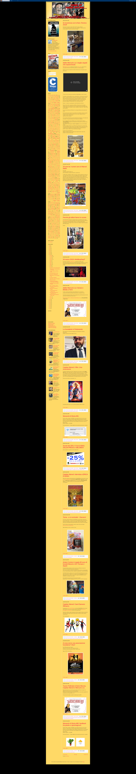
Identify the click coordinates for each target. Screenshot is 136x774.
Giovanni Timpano (54, 157)
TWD (55, 230)
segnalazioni (50, 220)
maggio (51, 264)
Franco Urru (56, 148)
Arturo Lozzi (49, 106)
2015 (49, 303)
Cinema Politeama (74, 512)
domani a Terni (79, 66)
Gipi (59, 157)
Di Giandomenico (53, 131)
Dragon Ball (49, 134)
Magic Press (56, 178)
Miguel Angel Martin (51, 188)
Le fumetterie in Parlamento (73, 329)
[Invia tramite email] (81, 56)
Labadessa (55, 172)
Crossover (57, 125)
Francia (53, 148)
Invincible (51, 166)
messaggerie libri (75, 469)
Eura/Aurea (57, 142)
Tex (55, 228)
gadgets (58, 154)
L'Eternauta (52, 172)
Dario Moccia (76, 717)
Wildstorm (49, 236)
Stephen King (54, 225)
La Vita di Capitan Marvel (67, 479)
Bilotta (68, 324)
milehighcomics (57, 188)
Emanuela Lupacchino (51, 141)
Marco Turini (57, 183)
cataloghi (53, 117)
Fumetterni (58, 150)
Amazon (57, 100)
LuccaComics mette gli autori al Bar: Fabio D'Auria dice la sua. (56, 353)
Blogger (83, 761)
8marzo (67, 638)
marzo (50, 266)
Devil (73, 211)
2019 (49, 254)
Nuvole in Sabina (58, 197)
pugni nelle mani (52, 209)
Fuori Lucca (53, 154)
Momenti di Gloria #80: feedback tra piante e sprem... (54, 295)
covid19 (49, 125)
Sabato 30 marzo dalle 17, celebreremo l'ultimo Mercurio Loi (71, 297)
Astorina (56, 106)
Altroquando (53, 100)
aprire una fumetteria (57, 104)
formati (49, 148)
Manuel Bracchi (53, 183)
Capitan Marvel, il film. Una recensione (55, 278)
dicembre (51, 255)
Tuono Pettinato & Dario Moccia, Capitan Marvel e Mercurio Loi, (74, 687)
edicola (58, 135)
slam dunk (49, 222)
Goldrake (58, 161)
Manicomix (49, 182)
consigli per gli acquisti (57, 122)
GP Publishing (50, 162)
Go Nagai (50, 161)
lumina (50, 178)
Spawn (52, 222)
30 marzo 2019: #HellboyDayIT (74, 259)
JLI (50, 168)
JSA (51, 169)
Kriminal (49, 172)
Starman (49, 224)
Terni (57, 227)
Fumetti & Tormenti (53, 153)
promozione (78, 254)
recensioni (76, 411)
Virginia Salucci (51, 234)
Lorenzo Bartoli (57, 175)
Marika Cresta (49, 184)
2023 (49, 249)
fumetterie (72, 254)
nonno (54, 197)
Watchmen (57, 235)
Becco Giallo (54, 109)
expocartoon (49, 143)
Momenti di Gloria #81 (71, 416)
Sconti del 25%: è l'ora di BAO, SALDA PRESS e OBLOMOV (74, 446)
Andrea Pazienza (57, 101)
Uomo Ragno (50, 231)
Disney (56, 132)
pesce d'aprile (56, 203)
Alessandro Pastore (50, 98)
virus (54, 234)
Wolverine (57, 236)
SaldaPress (81, 469)
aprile (50, 265)
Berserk (49, 111)
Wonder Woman (50, 237)
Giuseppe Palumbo (57, 160)
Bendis (52, 110)
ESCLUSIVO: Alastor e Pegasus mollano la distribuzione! (56, 367)
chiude (66, 66)
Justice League (54, 169)
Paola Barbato (70, 557)
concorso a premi (50, 122)
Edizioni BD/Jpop (57, 138)
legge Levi (75, 254)
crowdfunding (50, 126)
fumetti (80, 638)
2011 (49, 308)
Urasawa (54, 231)
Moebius (54, 190)
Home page (75, 754)
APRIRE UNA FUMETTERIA (52, 327)
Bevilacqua (52, 111)
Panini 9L (50, 200)
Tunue (83, 469)
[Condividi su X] (83, 56)
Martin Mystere (51, 185)
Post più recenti (65, 754)
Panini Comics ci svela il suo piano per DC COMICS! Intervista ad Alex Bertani (56, 360)
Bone (54, 113)
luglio (50, 261)
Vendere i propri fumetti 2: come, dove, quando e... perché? (56, 339)
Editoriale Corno (55, 137)
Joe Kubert (56, 168)
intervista (77, 512)
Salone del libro (52, 218)
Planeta (56, 205)
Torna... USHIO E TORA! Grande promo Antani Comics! (56, 395)
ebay (50, 135)
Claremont (77, 638)
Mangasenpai (56, 181)
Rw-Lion (58, 215)
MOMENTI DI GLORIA (51, 323)
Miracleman (49, 189)
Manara (53, 180)
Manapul (49, 180)
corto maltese (53, 124)
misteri (50, 190)
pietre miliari (55, 204)
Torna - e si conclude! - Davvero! (74, 517)
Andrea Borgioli (52, 101)
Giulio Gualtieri (51, 158)
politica (76, 362)
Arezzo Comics (52, 105)
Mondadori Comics (54, 191)
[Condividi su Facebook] (84, 56)
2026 (49, 245)
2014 (49, 304)
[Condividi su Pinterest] (85, 56)
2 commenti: (75, 679)
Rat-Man (57, 210)
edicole (49, 136)
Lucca (53, 177)
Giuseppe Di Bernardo (57, 159)
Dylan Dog (58, 134)
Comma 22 (57, 121)
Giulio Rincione (57, 158)
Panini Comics (80, 211)
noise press (51, 197)
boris (52, 114)
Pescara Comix (51, 203)
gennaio (51, 298)
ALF (66, 362)
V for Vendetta (51, 232)
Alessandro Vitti (55, 98)
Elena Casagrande (56, 140)
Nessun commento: (76, 56)
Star (48, 223)
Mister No (58, 189)
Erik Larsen (49, 142)
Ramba (53, 210)
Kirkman (53, 171)
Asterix (53, 106)
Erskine (53, 142)
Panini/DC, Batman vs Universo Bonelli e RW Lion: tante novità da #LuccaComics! (56, 375)
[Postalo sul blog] (82, 56)
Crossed (54, 125)
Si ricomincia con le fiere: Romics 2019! (55, 267)
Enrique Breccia (57, 141)
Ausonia (50, 107)
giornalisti (49, 157)
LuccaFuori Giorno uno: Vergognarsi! (56, 388)
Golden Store (54, 161)
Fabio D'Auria (53, 143)
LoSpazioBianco (50, 176)
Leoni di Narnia (50, 174)
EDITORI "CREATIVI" (51, 324)
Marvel (77, 211)
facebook (59, 143)
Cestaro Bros (52, 118)
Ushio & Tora (58, 231)
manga (57, 180)
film (70, 411)
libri (57, 174)
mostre (58, 192)
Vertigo (59, 233)
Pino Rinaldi (83, 211)
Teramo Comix (54, 226)
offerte (66, 599)
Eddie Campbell (54, 135)
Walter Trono (52, 235)
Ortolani (57, 198)
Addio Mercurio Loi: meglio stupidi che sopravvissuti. (75, 63)
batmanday (49, 109)
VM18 (57, 234)
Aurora (59, 106)
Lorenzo (52, 175)
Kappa (49, 170)
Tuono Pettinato (71, 718)
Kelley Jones (57, 170)
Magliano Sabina (54, 179)
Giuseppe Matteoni (51, 160)
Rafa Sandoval (57, 209)
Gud (58, 162)
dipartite (69, 161)
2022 (49, 250)
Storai (58, 225)
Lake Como (58, 172)
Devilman (49, 131)
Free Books (52, 149)
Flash (50, 147)
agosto (51, 260)
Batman (57, 108)
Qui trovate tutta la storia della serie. (68, 525)
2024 (49, 248)
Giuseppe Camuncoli (50, 159)
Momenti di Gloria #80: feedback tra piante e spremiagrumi (74, 724)
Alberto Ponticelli (55, 97)
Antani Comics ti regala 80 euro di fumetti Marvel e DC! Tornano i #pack (75, 564)
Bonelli (67, 161)
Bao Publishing (68, 469)
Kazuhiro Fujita (53, 170)
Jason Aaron (56, 167)
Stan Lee (58, 222)
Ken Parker (49, 171)
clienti (56, 119)
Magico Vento (49, 179)
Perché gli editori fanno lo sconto (74, 217)
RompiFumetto (57, 214)
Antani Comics (67, 211)
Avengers (71, 211)
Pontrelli (56, 206)
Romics (52, 214)
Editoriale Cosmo (50, 138)
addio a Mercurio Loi (72, 261)
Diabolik (59, 131)
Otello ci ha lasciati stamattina (55, 381)
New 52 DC (50, 196)
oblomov (78, 469)
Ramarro (49, 210)
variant (59, 232)
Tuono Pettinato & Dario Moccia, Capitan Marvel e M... (54, 293)
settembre (51, 259)
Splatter (55, 222)
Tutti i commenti (51, 74)
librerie (74, 362)
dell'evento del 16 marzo (71, 608)
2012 (49, 307)
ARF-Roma (56, 105)
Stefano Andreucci (54, 224)
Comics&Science (53, 121)
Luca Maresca (57, 176)
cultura (54, 126)
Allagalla (55, 99)
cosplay (57, 124)
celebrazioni (57, 117)
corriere (55, 123)
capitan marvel (67, 411)
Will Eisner (53, 236)
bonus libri (49, 114)
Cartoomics (49, 117)
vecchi (50, 233)
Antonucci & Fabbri (50, 104)
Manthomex (55, 182)
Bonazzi (52, 113)
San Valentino (57, 218)
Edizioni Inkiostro (54, 139)
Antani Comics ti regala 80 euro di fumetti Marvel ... (54, 287)
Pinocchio (53, 205)
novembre (51, 256)
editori (70, 254)
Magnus (58, 179)
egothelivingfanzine (50, 140)
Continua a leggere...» (65, 207)
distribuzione (67, 254)
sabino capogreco (53, 217)
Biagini (56, 111)
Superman (49, 226)
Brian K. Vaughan (56, 114)
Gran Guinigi (54, 162)
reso (57, 211)
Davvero (67, 557)
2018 (49, 299)
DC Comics (50, 130)
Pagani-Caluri (58, 199)
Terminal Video (54, 227)
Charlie (56, 118)
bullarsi (53, 115)
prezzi (55, 207)
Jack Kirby (52, 167)
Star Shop (52, 223)
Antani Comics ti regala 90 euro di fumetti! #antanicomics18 (56, 346)
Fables (56, 143)
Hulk (75, 211)
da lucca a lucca (58, 126)
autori (66, 324)
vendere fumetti (54, 233)
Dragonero (53, 134)
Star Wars (57, 223)
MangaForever (50, 181)
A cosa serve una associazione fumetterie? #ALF (74, 644)
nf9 (54, 196)
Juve (58, 169)
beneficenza (56, 110)
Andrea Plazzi (50, 102)
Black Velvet (55, 112)
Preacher (52, 207)
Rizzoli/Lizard (67, 718)
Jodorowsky (53, 168)
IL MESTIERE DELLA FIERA (52, 326)
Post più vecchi (86, 754)
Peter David (49, 204)
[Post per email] (80, 56)
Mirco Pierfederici (54, 189)
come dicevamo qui (66, 220)
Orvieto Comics (50, 199)
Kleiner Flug (57, 171)
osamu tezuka (54, 199)
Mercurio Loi (72, 161)
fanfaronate (54, 144)
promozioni (81, 254)
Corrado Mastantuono (51, 123)
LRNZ (54, 176)
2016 (49, 302)
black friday (50, 112)
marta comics (58, 184)
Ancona (49, 101)
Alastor (49, 97)
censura (49, 118)
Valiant (55, 232)
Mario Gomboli (54, 184)
